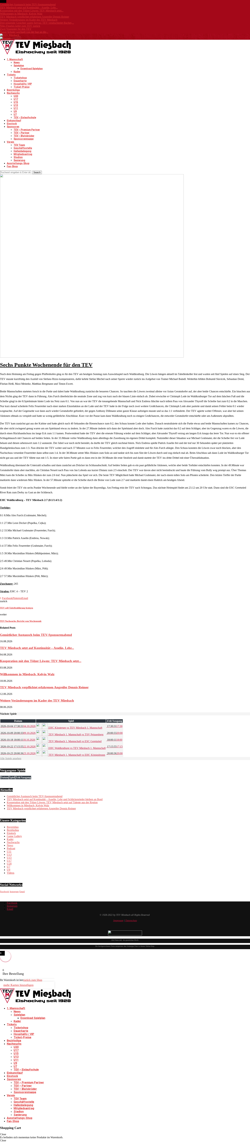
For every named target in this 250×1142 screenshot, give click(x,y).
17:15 (114, 746)
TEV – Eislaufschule (25, 117)
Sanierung (19, 160)
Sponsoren (13, 126)
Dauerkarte (20, 80)
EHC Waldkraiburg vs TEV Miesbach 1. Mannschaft (77, 748)
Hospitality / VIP (23, 84)
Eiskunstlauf (14, 120)
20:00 (114, 733)
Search (37, 172)
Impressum (118, 920)
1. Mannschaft (15, 59)
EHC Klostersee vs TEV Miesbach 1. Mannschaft (75, 727)
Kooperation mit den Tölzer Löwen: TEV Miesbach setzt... (31, 10)
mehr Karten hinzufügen (18, 985)
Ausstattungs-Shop (18, 163)
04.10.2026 (18, 726)
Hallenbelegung (22, 151)
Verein (10, 142)
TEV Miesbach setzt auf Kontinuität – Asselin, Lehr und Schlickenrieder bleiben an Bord (55, 799)
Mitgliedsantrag (23, 154)
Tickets (11, 74)
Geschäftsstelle (23, 148)
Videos (10, 872)
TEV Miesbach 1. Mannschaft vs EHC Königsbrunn (76, 754)
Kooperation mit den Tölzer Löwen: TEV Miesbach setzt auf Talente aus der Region (52, 802)
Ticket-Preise (21, 87)
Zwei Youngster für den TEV (15, 29)
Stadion (18, 157)
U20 (16, 96)
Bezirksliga (13, 90)
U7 (15, 114)
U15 (16, 102)
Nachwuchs (13, 93)
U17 (16, 99)
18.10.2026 (18, 739)
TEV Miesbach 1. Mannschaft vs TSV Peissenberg (75, 734)
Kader (17, 71)
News (17, 62)
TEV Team (19, 145)
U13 (16, 105)
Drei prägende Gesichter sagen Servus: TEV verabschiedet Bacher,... (37, 22)
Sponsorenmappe (24, 139)
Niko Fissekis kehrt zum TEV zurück (20, 25)
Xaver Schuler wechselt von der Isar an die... (24, 32)
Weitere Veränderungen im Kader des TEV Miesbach (28, 19)
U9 (15, 111)
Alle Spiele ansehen (10, 758)
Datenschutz (131, 920)
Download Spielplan (31, 68)
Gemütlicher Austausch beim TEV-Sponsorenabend (28, 4)
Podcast (11, 848)
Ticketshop (20, 77)
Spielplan (19, 65)
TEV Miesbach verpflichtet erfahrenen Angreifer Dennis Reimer (34, 16)
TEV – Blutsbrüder (24, 135)
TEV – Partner (21, 132)
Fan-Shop (12, 166)
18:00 (114, 739)
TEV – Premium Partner (27, 129)
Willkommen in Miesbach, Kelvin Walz (21, 13)
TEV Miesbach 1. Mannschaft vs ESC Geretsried (75, 741)
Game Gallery (14, 836)
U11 (16, 108)
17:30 (114, 726)
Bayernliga (13, 827)
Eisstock (12, 123)
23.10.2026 (18, 753)
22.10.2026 (18, 746)
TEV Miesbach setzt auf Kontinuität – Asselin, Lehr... (29, 7)
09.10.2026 (18, 733)
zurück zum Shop (32, 980)
